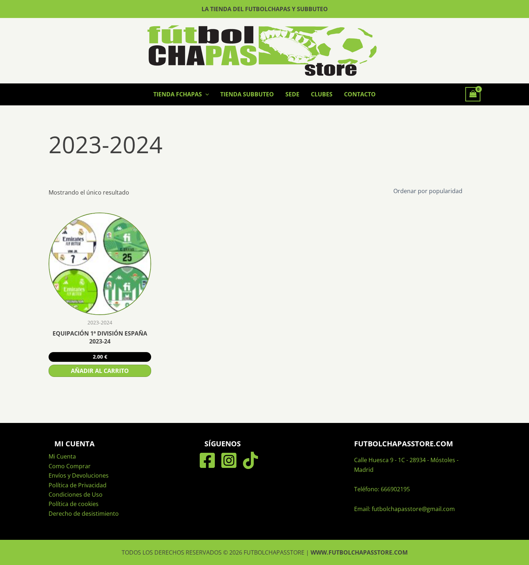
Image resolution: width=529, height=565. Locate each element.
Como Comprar (70, 466)
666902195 (395, 489)
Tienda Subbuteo (247, 94)
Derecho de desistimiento (84, 514)
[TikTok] (250, 460)
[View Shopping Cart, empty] (472, 94)
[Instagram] (229, 460)
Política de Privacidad (78, 485)
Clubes (322, 94)
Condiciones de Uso (76, 494)
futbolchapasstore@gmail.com (413, 509)
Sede (292, 94)
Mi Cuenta (62, 456)
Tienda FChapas (177, 94)
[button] (205, 94)
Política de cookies (74, 504)
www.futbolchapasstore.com (359, 552)
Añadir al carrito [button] (100, 371)
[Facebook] (207, 460)
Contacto (360, 94)
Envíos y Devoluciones (79, 475)
